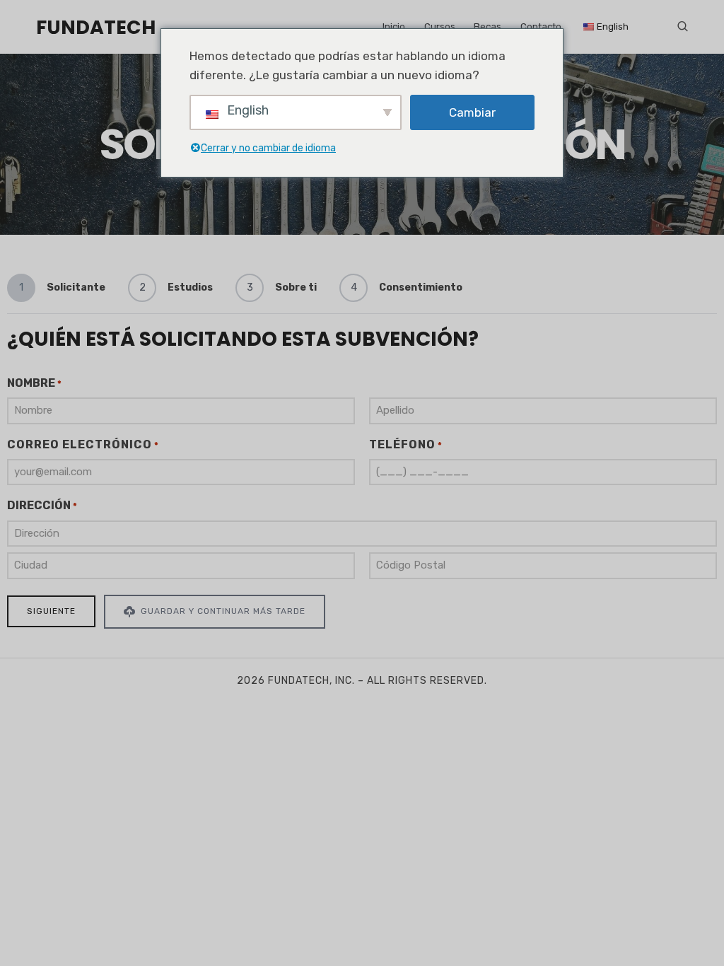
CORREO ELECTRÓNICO (83, 444)
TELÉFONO (406, 444)
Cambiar (472, 112)
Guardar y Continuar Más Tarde (221, 611)
